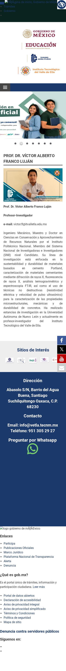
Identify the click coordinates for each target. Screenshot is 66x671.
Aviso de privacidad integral (21, 604)
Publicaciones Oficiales (19, 548)
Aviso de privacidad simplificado (25, 609)
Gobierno (9, 11)
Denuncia (10, 565)
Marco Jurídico (13, 552)
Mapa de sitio (12, 622)
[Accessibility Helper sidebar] (61, 4)
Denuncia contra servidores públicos (29, 631)
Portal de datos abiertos (19, 595)
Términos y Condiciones (19, 613)
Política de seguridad (17, 617)
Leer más (39, 587)
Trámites (9, 6)
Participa (9, 543)
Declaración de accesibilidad (22, 600)
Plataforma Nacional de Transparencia (29, 556)
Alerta (7, 561)
